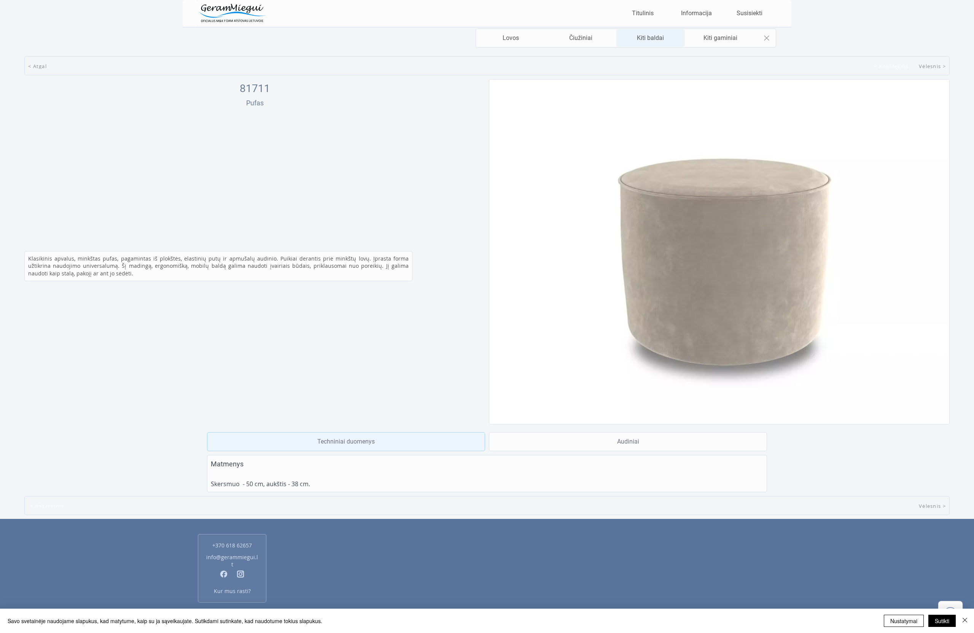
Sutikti (942, 621)
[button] (696, 13)
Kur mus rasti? (232, 591)
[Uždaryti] (964, 621)
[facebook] (223, 574)
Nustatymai (903, 621)
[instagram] (240, 574)
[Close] (766, 38)
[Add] (346, 441)
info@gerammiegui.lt (232, 560)
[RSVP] (510, 38)
